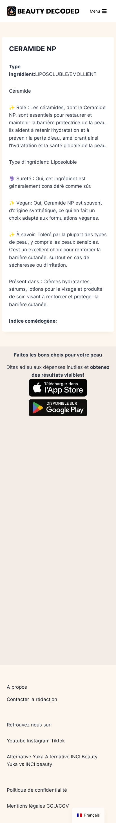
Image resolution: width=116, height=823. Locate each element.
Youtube (16, 741)
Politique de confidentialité (37, 790)
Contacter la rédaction (32, 699)
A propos (17, 687)
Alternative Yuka (25, 756)
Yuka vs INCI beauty (29, 764)
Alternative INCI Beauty (71, 756)
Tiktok (58, 741)
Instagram (38, 741)
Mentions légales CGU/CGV (38, 806)
